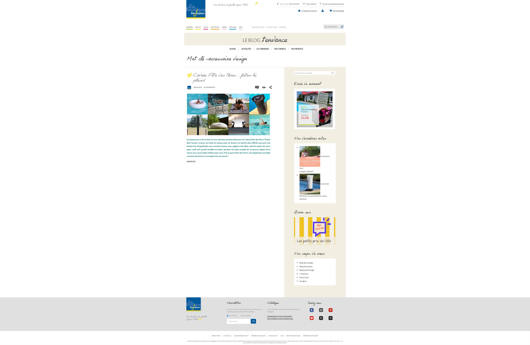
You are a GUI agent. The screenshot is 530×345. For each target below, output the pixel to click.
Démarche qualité (258, 336)
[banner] (195, 9)
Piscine (232, 27)
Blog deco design (306, 263)
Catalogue (271, 27)
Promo (282, 27)
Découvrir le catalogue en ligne (280, 319)
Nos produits (297, 49)
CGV (282, 336)
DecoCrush (304, 277)
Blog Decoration (306, 266)
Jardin (189, 27)
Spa (241, 27)
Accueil (232, 49)
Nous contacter (311, 4)
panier (338, 11)
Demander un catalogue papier (279, 316)
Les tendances (262, 49)
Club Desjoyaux (309, 11)
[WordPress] (321, 310)
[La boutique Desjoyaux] (265, 38)
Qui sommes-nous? (241, 336)
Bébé (224, 27)
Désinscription (246, 315)
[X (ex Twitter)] (321, 318)
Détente (215, 27)
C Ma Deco (304, 274)
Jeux (206, 27)
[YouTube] (312, 318)
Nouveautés (258, 27)
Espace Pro (216, 336)
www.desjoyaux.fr (310, 336)
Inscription (233, 315)
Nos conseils (280, 49)
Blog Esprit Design (307, 270)
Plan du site (273, 336)
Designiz (303, 281)
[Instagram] (330, 318)
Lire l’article (191, 161)
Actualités (246, 49)
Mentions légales (293, 336)
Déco (198, 27)
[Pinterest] (330, 310)
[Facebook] (312, 310)
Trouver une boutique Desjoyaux (333, 4)
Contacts (227, 336)
